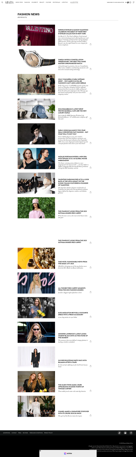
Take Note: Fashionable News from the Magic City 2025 (72, 263)
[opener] (133, 2)
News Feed (19, 2)
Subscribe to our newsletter (115, 2)
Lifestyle (65, 2)
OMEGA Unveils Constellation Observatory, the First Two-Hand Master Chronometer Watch (72, 62)
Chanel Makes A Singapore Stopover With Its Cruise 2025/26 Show (73, 412)
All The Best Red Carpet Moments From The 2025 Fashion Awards (71, 289)
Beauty (42, 2)
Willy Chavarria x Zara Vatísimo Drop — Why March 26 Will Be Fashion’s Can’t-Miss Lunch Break (72, 81)
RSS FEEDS (25, 433)
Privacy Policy (48, 433)
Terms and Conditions (36, 433)
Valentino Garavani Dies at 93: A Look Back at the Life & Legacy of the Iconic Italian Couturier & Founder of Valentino (73, 182)
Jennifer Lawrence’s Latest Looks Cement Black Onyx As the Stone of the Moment (73, 336)
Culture (48, 2)
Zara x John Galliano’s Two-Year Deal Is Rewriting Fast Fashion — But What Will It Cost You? (73, 132)
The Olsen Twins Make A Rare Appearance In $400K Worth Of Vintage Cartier (71, 387)
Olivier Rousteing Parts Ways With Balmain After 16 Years (72, 361)
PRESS (19, 433)
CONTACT (14, 433)
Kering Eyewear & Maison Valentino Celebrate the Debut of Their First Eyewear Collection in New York (73, 32)
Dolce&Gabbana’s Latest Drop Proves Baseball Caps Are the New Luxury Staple (72, 111)
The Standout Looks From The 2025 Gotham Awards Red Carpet (72, 212)
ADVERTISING (6, 433)
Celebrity (35, 2)
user (130, 2)
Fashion (27, 2)
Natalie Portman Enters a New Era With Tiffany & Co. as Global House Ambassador (72, 159)
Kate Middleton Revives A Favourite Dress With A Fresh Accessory (73, 314)
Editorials (56, 2)
